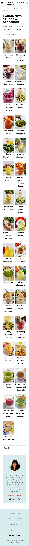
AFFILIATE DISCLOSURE (15, 518)
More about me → (14, 495)
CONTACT (15, 530)
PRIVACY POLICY (15, 513)
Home (4, 8)
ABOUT (15, 524)
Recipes (10, 8)
